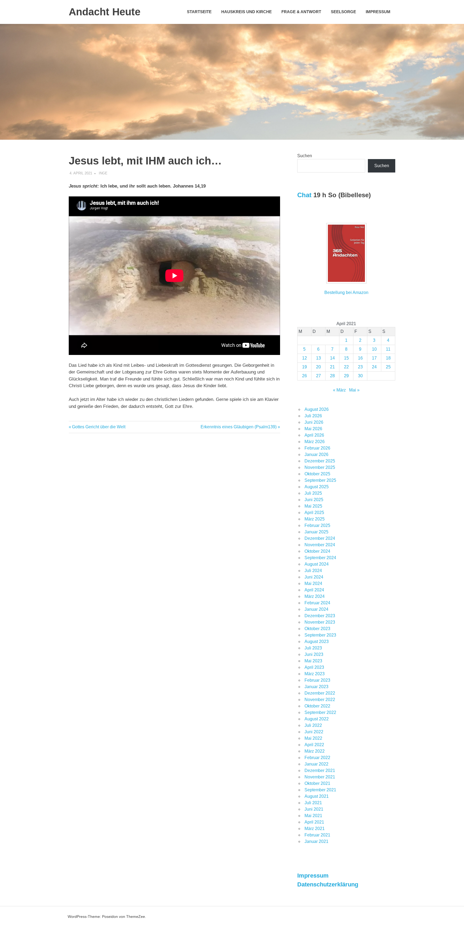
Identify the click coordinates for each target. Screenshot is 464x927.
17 (374, 358)
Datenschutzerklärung (327, 884)
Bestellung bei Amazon (346, 292)
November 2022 (320, 699)
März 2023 (315, 673)
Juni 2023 (314, 654)
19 (304, 367)
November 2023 (320, 622)
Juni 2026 (314, 422)
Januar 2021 (316, 841)
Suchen (304, 155)
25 (388, 367)
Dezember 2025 (320, 461)
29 (346, 375)
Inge (103, 173)
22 (346, 367)
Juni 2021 (314, 809)
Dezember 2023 (320, 615)
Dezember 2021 (320, 770)
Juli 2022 (313, 725)
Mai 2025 (313, 506)
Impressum (378, 11)
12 (304, 358)
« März (339, 390)
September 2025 (320, 480)
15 (346, 358)
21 (332, 367)
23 (360, 367)
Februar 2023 (317, 680)
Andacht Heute (104, 11)
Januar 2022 (316, 764)
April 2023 (314, 667)
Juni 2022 (314, 732)
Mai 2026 (313, 428)
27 (318, 375)
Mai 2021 (313, 815)
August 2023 (317, 641)
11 (388, 349)
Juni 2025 (314, 499)
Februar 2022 (317, 757)
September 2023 (320, 635)
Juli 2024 (313, 570)
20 (318, 367)
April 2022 (314, 744)
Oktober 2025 (317, 474)
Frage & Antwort (301, 11)
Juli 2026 (313, 416)
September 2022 (320, 712)
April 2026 (314, 435)
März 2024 (315, 596)
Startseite (199, 11)
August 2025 (317, 486)
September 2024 (320, 557)
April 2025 (314, 512)
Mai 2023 (313, 661)
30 (360, 375)
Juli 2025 (313, 493)
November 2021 (320, 777)
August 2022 (317, 719)
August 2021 (317, 796)
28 (332, 375)
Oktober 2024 (317, 551)
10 (374, 349)
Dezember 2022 (320, 693)
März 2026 (315, 441)
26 (304, 375)
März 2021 (315, 828)
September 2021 (320, 790)
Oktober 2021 (317, 783)
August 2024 (317, 564)
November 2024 (320, 544)
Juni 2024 (314, 577)
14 (332, 358)
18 (388, 358)
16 (360, 358)
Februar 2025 (317, 525)
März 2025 (315, 519)
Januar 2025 (316, 532)
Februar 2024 (317, 603)
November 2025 (320, 467)
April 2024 (314, 590)
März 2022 (315, 751)
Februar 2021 (317, 835)
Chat (304, 195)
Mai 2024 (313, 583)
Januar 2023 (316, 686)
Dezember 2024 (320, 538)
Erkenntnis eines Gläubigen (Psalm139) (239, 427)
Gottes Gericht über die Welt (98, 427)
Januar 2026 (316, 454)
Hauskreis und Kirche (246, 11)
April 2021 (314, 822)
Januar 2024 (316, 609)
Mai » (354, 390)
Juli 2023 (313, 648)
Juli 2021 (313, 802)
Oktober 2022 (317, 706)
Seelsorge (343, 11)
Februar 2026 (317, 448)
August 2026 (317, 409)
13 (318, 358)
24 (374, 367)
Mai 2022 (313, 738)
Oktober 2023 (317, 628)
